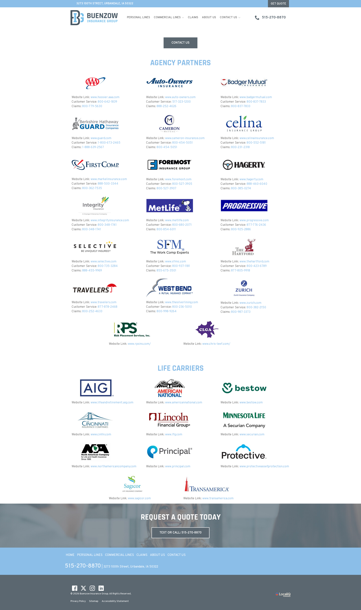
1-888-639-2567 (93, 147)
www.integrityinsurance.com (110, 220)
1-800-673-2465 (109, 143)
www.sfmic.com (175, 262)
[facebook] (75, 588)
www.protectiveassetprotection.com (264, 466)
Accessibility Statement (115, 601)
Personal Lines (138, 17)
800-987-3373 (240, 312)
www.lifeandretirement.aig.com (112, 403)
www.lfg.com (173, 434)
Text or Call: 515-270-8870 (180, 533)
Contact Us (228, 17)
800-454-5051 (182, 143)
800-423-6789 (257, 266)
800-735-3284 (108, 266)
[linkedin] (101, 588)
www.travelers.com (103, 302)
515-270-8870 (83, 566)
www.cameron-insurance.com (185, 138)
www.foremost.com (178, 179)
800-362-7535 (92, 188)
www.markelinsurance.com (109, 179)
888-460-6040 (257, 184)
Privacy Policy (78, 601)
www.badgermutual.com (256, 97)
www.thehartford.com (254, 262)
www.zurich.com (250, 303)
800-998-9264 (167, 311)
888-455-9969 (92, 271)
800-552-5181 (256, 143)
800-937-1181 (181, 266)
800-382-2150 (256, 307)
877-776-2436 (256, 225)
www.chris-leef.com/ (216, 344)
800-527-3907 (166, 188)
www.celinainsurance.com (257, 138)
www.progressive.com (254, 220)
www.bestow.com (251, 403)
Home (70, 555)
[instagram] (92, 588)
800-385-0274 (241, 188)
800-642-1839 (107, 102)
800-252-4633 (92, 311)
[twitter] (83, 588)
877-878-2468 (107, 307)
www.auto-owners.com (180, 97)
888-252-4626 (166, 106)
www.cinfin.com (101, 434)
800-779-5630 (92, 106)
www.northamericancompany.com (113, 466)
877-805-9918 (240, 271)
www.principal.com (177, 466)
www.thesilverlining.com (181, 302)
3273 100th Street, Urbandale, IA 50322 (104, 3)
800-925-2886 (241, 229)
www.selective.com (103, 262)
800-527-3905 (182, 184)
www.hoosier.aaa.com (105, 97)
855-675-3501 (166, 271)
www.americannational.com (183, 403)
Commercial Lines (167, 17)
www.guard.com (101, 138)
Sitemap (93, 601)
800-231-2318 (240, 147)
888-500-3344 (108, 184)
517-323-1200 (181, 102)
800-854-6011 (166, 229)
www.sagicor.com (139, 498)
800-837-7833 (256, 102)
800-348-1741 (107, 225)
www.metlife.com (177, 220)
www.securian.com (252, 434)
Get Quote (278, 4)
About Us (209, 17)
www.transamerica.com (218, 498)
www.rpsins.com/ (139, 344)
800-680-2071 (182, 225)
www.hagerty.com (251, 179)
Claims (193, 17)
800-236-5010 (182, 307)
